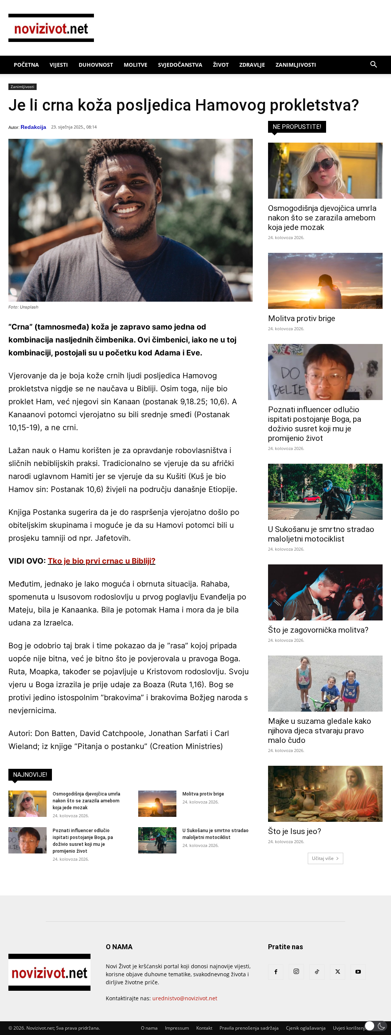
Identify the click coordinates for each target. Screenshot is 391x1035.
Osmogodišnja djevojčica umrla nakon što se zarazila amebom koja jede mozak (86, 800)
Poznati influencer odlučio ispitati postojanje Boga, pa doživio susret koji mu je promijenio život (314, 424)
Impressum (177, 1028)
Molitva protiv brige (203, 794)
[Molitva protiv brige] (157, 804)
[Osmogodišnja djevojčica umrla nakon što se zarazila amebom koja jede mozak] (27, 804)
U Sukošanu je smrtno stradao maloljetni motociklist (321, 534)
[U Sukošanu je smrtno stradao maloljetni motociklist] (157, 840)
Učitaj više (323, 858)
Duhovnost (96, 64)
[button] (373, 65)
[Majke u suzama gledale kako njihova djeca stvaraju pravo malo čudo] (325, 684)
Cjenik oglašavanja (306, 1028)
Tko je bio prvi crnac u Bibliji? (101, 561)
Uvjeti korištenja (350, 1028)
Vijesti (59, 64)
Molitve (135, 64)
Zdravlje (252, 64)
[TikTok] (317, 972)
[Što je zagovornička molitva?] (325, 592)
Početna (26, 64)
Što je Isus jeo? (294, 831)
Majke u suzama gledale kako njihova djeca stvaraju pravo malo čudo (319, 731)
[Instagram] (296, 971)
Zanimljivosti (296, 64)
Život (221, 64)
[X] (337, 972)
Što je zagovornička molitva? (318, 630)
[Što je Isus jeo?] (325, 794)
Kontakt (204, 1028)
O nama (149, 1028)
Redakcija (33, 127)
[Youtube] (358, 972)
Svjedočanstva (180, 64)
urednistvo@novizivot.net (184, 998)
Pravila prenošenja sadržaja (249, 1028)
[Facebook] (275, 972)
